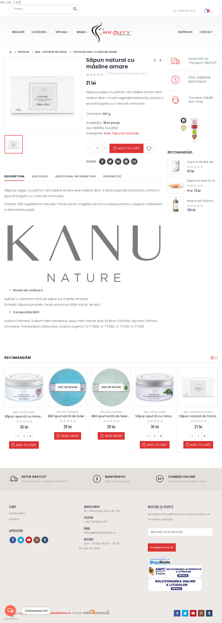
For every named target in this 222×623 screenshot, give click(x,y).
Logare (14, 519)
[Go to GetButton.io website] (10, 619)
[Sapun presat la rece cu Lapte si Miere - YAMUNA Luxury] (176, 185)
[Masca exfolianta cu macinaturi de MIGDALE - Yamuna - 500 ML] (176, 205)
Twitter (110, 161)
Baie (107, 133)
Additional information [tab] (75, 176)
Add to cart (129, 148)
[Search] (75, 8)
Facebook (102, 161)
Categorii (38, 32)
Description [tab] (14, 176)
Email (134, 161)
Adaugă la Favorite (149, 148)
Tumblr (45, 540)
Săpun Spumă (27, 412)
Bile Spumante (70, 412)
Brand (81, 32)
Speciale (61, 32)
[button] (212, 357)
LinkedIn (118, 161)
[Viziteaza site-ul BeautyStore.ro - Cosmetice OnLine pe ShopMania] (160, 561)
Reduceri (18, 32)
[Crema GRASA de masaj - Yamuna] (176, 166)
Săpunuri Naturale (125, 133)
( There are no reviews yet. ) (127, 73)
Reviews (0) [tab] (112, 176)
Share (91, 161)
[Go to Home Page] (10, 51)
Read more (70, 436)
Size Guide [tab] (40, 176)
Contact (206, 32)
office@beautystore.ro (100, 533)
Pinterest (126, 161)
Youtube (29, 540)
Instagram (37, 540)
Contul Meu (17, 513)
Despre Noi (185, 32)
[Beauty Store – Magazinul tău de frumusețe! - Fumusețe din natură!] (111, 32)
